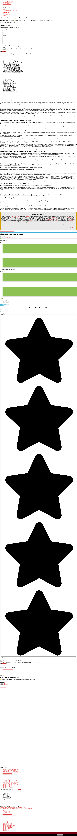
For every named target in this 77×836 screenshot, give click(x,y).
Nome (1, 657)
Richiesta (4, 35)
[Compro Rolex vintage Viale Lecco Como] (7, 237)
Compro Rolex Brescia (6, 812)
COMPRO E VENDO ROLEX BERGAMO (8, 5)
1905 (12, 216)
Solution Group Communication (26, 808)
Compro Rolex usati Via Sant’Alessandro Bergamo (11, 780)
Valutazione (2, 313)
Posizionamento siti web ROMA (15, 808)
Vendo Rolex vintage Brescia (7, 830)
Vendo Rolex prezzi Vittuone (7, 786)
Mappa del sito (20, 807)
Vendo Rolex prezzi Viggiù (7, 774)
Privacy (4, 44)
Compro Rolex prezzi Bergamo (8, 813)
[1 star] (38, 382)
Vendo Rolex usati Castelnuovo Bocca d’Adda (10, 777)
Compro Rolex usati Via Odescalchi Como (10, 778)
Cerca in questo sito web (4, 789)
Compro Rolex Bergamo (7, 811)
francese (30, 220)
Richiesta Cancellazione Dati (12, 807)
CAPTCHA (5, 49)
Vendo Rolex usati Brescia (7, 828)
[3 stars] (38, 519)
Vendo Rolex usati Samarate (7, 779)
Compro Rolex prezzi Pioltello (8, 669)
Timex (17, 221)
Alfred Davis (27, 216)
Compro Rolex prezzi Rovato (7, 672)
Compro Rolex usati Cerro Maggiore (9, 776)
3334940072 (6, 683)
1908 (59, 219)
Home (4, 810)
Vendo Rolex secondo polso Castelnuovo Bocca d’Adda (12, 772)
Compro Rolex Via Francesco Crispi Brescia (10, 770)
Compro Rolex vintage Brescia (8, 819)
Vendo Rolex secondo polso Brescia (8, 826)
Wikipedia (74, 227)
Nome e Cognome (6, 29)
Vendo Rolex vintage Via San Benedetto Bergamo (11, 771)
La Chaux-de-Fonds (49, 219)
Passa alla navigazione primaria (8, 1)
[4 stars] (38, 587)
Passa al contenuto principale (7, 2)
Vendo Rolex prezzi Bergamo (7, 823)
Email (4, 33)
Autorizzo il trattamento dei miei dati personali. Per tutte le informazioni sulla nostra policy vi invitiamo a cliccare (20, 662)
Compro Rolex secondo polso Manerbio (9, 783)
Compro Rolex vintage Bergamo (8, 818)
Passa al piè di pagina (6, 3)
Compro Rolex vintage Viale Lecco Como (7, 231)
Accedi (24, 807)
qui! (23, 46)
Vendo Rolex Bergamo (6, 821)
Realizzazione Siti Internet (4, 808)
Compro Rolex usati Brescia (7, 817)
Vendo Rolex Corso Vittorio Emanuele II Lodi (10, 784)
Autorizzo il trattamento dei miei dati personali (13, 45)
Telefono (4, 31)
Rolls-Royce (71, 220)
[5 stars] (38, 655)
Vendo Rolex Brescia (6, 822)
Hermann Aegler (69, 217)
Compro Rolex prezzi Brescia (7, 814)
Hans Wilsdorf (17, 216)
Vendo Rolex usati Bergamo (7, 827)
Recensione (2, 660)
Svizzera (55, 219)
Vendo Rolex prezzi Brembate (7, 785)
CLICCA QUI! (5, 684)
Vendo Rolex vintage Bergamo (8, 829)
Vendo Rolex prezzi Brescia (7, 824)
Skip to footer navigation (7, 4)
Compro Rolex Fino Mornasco (8, 781)
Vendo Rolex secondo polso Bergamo (9, 825)
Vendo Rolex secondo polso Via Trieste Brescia (10, 782)
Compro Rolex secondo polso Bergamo (9, 815)
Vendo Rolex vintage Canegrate (8, 787)
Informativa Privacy (3, 807)
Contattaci (4, 820)
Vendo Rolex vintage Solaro (7, 773)
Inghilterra (54, 217)
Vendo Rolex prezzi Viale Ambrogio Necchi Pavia (11, 769)
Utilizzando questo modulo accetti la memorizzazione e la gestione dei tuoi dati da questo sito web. (22, 48)
